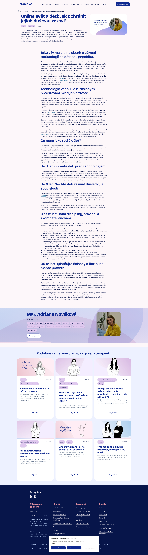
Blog (104, 4)
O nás (101, 508)
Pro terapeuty (80, 508)
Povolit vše (58, 548)
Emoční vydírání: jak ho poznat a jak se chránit (72, 448)
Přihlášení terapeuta (83, 511)
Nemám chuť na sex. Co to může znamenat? (34, 390)
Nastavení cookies (89, 548)
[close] (96, 538)
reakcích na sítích (65, 80)
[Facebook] (31, 496)
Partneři (102, 518)
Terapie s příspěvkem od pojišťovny (61, 519)
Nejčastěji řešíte (76, 4)
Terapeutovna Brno (82, 523)
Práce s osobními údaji (106, 525)
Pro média (102, 511)
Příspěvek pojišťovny (92, 4)
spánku (61, 78)
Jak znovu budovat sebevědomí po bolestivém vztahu (35, 453)
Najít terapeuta (122, 4)
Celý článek (35, 413)
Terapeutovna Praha (83, 527)
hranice (43, 195)
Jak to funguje (46, 4)
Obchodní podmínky (106, 528)
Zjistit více (53, 543)
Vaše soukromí (104, 521)
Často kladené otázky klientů (62, 523)
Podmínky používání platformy (106, 532)
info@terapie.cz (35, 515)
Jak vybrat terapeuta (61, 4)
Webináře (56, 530)
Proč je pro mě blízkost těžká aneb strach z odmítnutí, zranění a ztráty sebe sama (112, 392)
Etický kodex (103, 514)
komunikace (45, 134)
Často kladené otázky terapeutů (83, 515)
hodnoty (50, 295)
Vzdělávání (79, 520)
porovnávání (51, 112)
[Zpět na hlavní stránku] (25, 4)
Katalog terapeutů (59, 533)
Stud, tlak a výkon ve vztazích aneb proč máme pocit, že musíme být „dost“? (73, 396)
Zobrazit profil (34, 336)
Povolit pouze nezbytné (74, 548)
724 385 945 (34, 511)
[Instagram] (35, 496)
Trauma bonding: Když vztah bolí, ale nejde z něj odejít (111, 449)
